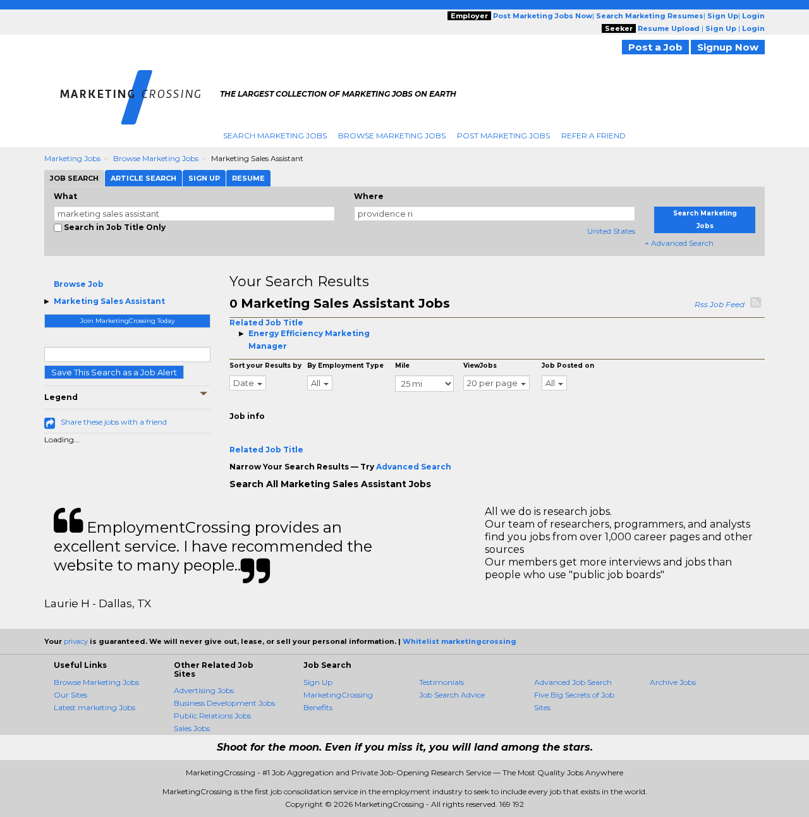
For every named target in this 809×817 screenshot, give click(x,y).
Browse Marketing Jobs (392, 135)
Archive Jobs (673, 682)
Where (369, 196)
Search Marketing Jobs (275, 135)
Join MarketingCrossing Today (127, 321)
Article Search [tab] (143, 178)
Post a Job (655, 47)
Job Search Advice (452, 694)
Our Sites (70, 694)
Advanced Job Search (573, 682)
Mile (402, 365)
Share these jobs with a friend (114, 422)
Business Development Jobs (224, 703)
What (65, 196)
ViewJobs (480, 365)
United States (611, 231)
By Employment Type (345, 365)
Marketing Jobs (72, 158)
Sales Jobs (192, 728)
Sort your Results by (265, 365)
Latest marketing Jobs (94, 707)
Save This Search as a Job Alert (114, 372)
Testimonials (441, 682)
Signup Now (727, 47)
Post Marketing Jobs (503, 135)
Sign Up (317, 682)
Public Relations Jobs (212, 715)
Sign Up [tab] (204, 178)
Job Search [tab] (74, 178)
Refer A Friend (593, 135)
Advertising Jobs (204, 690)
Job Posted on (568, 365)
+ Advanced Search (679, 243)
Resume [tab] (248, 178)
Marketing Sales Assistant (109, 301)
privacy (76, 641)
